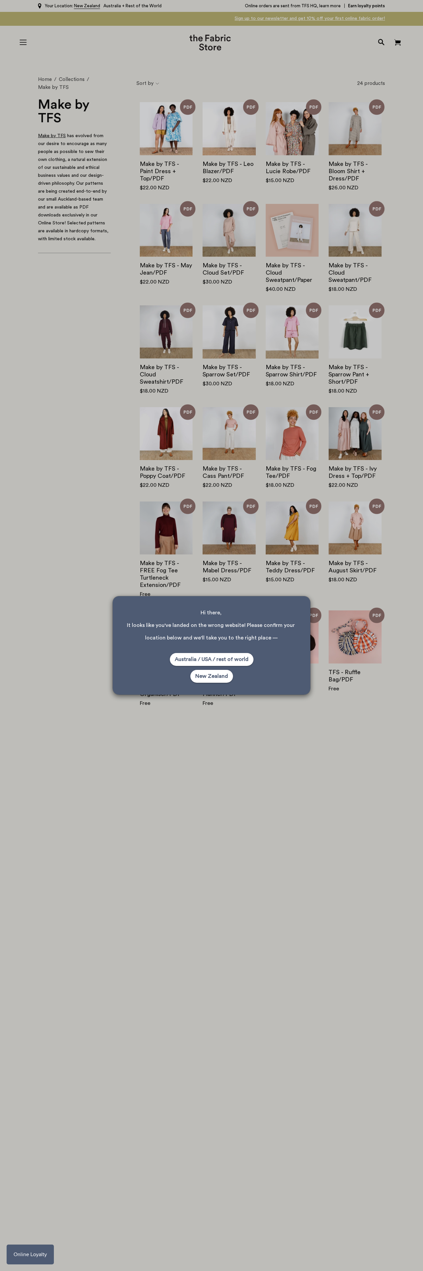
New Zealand (211, 676)
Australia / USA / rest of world (212, 659)
